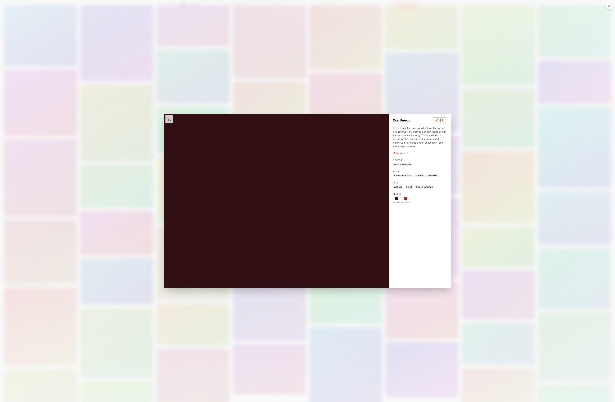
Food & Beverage (402, 164)
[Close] (609, 6)
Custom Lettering (424, 187)
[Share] (436, 120)
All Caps (398, 187)
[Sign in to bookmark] (443, 120)
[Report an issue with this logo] (408, 153)
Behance (400, 153)
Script (409, 187)
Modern (419, 175)
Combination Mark (403, 175)
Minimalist (432, 175)
